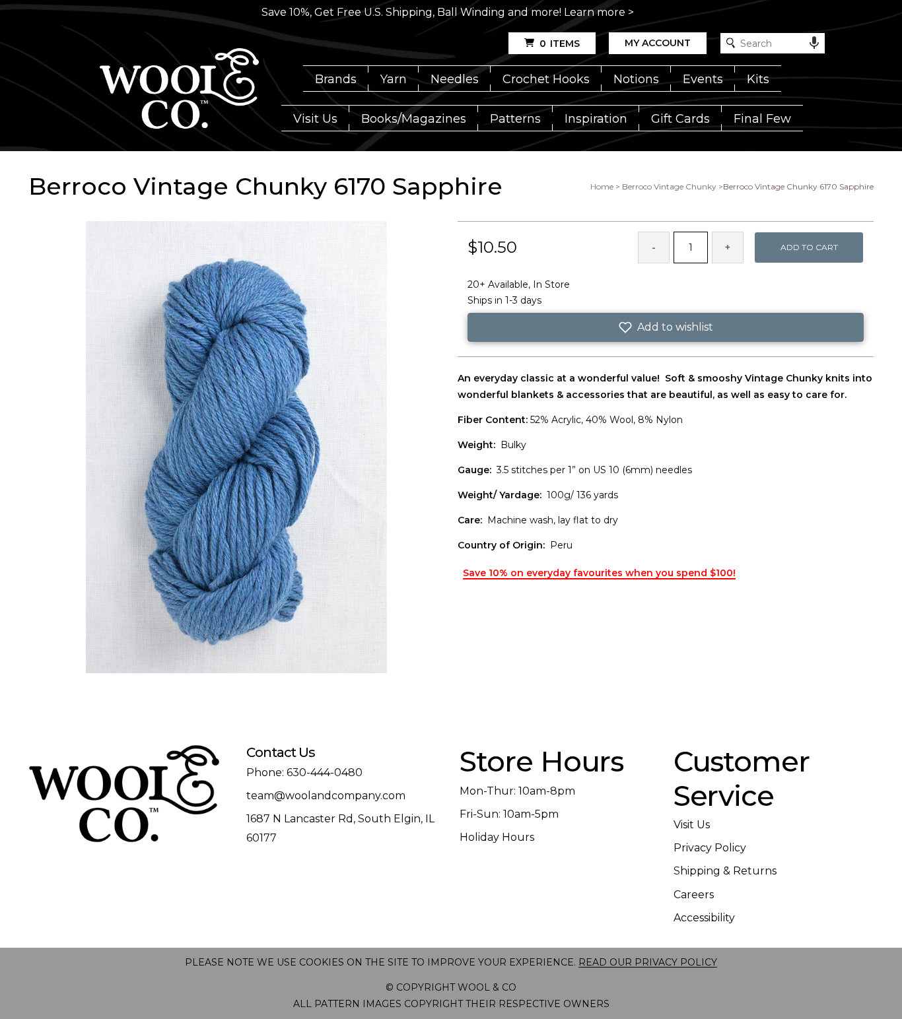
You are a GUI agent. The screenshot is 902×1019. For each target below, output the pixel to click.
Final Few (762, 119)
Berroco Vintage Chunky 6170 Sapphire (798, 186)
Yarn (393, 79)
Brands (336, 79)
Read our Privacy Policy (647, 962)
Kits (758, 79)
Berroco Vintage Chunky (669, 186)
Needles (455, 79)
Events (703, 79)
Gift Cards (680, 119)
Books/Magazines (413, 119)
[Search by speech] (814, 43)
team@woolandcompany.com (325, 795)
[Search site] (731, 43)
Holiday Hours (497, 837)
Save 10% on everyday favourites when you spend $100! (599, 573)
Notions (636, 79)
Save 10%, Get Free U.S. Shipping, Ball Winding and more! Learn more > (447, 12)
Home (601, 186)
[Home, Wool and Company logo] (179, 90)
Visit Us (315, 119)
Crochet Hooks (546, 79)
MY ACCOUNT (658, 43)
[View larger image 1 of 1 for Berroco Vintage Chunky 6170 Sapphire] (236, 448)
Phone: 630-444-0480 (304, 772)
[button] (666, 327)
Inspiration (596, 119)
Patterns (515, 119)
